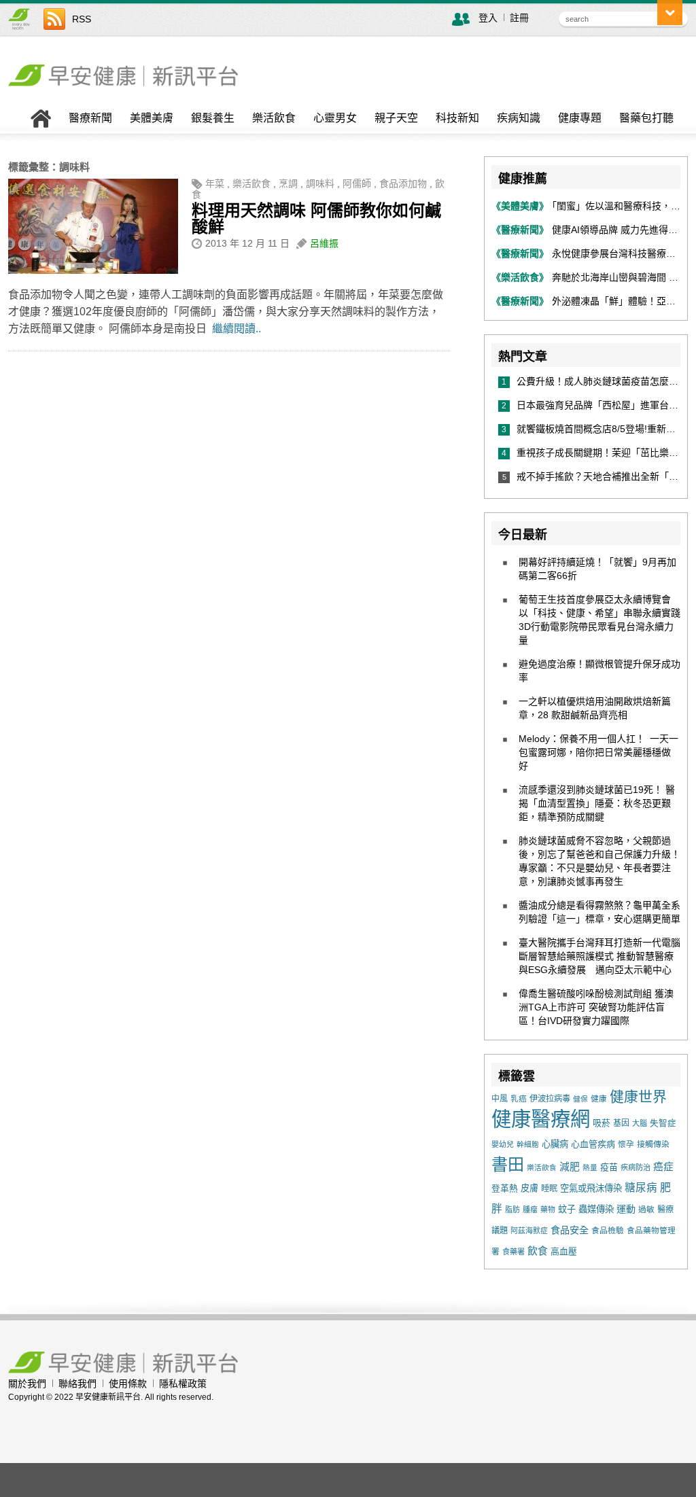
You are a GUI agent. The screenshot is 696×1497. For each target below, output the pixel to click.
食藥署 (513, 1252)
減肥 (569, 1166)
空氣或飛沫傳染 (591, 1188)
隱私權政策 (183, 1383)
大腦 (639, 1123)
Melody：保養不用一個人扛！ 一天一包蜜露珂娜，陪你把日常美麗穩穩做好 (598, 752)
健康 (599, 1098)
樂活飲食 (274, 118)
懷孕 (626, 1144)
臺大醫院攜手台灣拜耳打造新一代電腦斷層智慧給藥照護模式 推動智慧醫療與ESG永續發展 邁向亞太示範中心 (599, 956)
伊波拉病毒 (549, 1099)
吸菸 (601, 1123)
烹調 (288, 183)
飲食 (537, 1251)
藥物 (547, 1209)
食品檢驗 (607, 1230)
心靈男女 (335, 118)
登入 (488, 17)
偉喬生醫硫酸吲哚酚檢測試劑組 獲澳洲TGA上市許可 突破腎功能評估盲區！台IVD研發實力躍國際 (596, 1007)
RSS (81, 19)
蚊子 (567, 1209)
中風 (499, 1099)
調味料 (320, 183)
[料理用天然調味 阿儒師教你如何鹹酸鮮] (93, 270)
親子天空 (396, 118)
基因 (621, 1123)
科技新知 (457, 118)
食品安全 (570, 1230)
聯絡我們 (77, 1383)
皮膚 (529, 1188)
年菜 (214, 183)
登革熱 (504, 1188)
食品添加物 (403, 183)
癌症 (663, 1166)
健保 (580, 1099)
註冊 (519, 17)
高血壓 (564, 1251)
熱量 (589, 1167)
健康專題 (580, 118)
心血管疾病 (593, 1144)
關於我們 (27, 1383)
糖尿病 (641, 1187)
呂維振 (324, 243)
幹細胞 (528, 1144)
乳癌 (518, 1098)
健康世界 (638, 1096)
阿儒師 (357, 183)
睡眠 (549, 1188)
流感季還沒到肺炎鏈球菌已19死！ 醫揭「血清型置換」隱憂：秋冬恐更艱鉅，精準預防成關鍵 (597, 803)
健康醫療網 (540, 1119)
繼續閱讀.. (236, 328)
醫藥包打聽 (646, 118)
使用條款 (128, 1383)
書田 (507, 1164)
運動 (626, 1208)
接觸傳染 (653, 1144)
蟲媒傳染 (596, 1209)
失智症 (663, 1123)
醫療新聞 (90, 118)
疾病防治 (635, 1167)
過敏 (646, 1209)
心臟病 (555, 1144)
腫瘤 (530, 1209)
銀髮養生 (212, 118)
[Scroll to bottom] (669, 12)
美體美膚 (151, 118)
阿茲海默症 (529, 1231)
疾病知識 (518, 118)
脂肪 (512, 1209)
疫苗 (609, 1167)
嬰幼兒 (502, 1144)
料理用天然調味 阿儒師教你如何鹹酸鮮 (316, 218)
